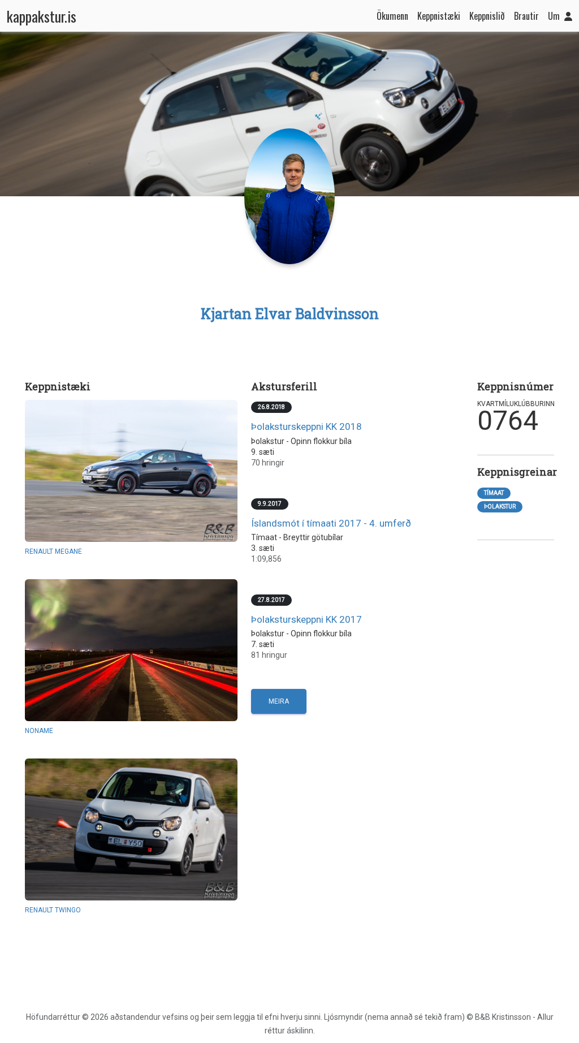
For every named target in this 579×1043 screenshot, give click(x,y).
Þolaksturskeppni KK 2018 (306, 426)
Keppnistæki (438, 16)
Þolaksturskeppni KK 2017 (306, 619)
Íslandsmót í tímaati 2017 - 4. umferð (331, 523)
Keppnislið (487, 16)
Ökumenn (392, 16)
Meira (279, 701)
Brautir (526, 16)
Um (554, 16)
